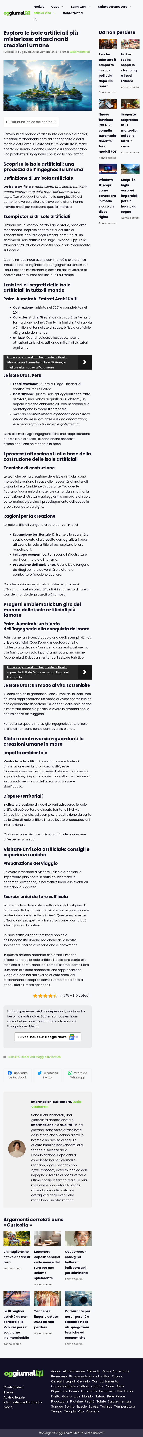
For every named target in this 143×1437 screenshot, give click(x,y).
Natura (100, 1396)
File (119, 1391)
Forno (128, 1391)
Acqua (56, 1371)
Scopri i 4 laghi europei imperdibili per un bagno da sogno (129, 196)
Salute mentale (119, 1401)
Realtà (90, 1401)
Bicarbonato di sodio (85, 1376)
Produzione (59, 1401)
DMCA (8, 1407)
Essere (74, 1391)
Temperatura (124, 1406)
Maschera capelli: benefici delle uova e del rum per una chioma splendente (47, 1265)
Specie (81, 1406)
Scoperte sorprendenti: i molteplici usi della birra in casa (129, 130)
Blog (106, 1376)
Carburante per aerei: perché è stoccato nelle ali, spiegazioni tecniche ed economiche (77, 1324)
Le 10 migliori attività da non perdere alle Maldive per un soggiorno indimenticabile (16, 1324)
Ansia (106, 1371)
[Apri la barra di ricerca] (35, 19)
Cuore (109, 1386)
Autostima (120, 1371)
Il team (8, 1392)
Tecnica (106, 1406)
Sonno (70, 1406)
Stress (93, 1406)
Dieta (120, 1386)
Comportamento (105, 1381)
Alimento (93, 1371)
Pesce (120, 1396)
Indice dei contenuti (32, 122)
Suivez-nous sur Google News (42, 1037)
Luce (76, 1396)
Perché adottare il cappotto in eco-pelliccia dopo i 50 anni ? (107, 70)
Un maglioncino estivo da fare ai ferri (16, 1257)
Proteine (76, 1401)
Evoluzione (89, 1391)
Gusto (67, 1396)
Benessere (59, 1376)
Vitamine (92, 1411)
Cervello (83, 1381)
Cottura (83, 1386)
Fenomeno (107, 1391)
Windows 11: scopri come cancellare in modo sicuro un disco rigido (107, 198)
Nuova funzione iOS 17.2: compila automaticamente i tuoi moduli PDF (108, 133)
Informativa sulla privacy (22, 1402)
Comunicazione (63, 1386)
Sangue (57, 1406)
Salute (101, 1401)
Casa (55, 7)
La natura (78, 7)
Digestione (59, 1391)
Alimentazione (74, 1371)
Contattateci (73, 13)
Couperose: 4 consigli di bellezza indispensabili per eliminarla (76, 1262)
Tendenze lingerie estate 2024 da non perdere (46, 1319)
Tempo (56, 1411)
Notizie (39, 7)
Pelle (110, 1396)
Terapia (70, 1411)
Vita (81, 1411)
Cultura (97, 1386)
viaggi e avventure (48, 1057)
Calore (117, 1376)
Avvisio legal (13, 1397)
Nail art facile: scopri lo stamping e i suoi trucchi (129, 67)
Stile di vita (42, 13)
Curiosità (13, 1057)
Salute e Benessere (112, 7)
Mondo (87, 1396)
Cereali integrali (63, 1381)
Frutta (55, 1396)
